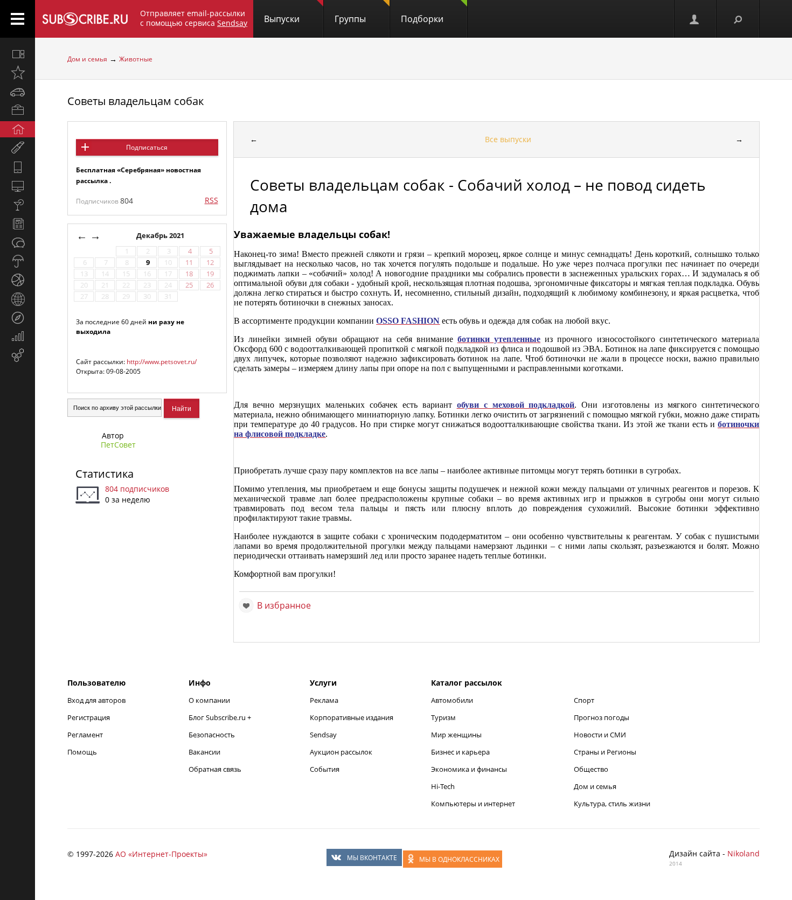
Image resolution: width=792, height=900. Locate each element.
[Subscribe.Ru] (85, 19)
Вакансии (204, 752)
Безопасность (212, 734)
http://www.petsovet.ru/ (162, 361)
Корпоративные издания (351, 717)
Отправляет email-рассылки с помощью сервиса (193, 18)
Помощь (82, 752)
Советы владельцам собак (135, 101)
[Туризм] (17, 318)
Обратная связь (215, 769)
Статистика (104, 473)
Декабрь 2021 (161, 235)
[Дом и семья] (17, 129)
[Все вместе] (17, 54)
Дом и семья (87, 59)
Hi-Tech (443, 786)
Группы (350, 19)
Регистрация (88, 717)
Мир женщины (456, 734)
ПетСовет (118, 444)
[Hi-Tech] (17, 167)
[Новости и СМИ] (17, 223)
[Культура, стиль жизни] (17, 205)
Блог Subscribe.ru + (221, 717)
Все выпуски (508, 139)
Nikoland (743, 853)
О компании (209, 700)
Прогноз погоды (601, 717)
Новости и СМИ (600, 734)
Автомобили (452, 700)
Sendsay (323, 734)
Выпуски (282, 19)
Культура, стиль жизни (612, 803)
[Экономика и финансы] (17, 337)
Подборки (422, 19)
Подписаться (147, 147)
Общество (591, 769)
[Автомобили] (17, 91)
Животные (135, 59)
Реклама (324, 700)
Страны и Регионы (605, 752)
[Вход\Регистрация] (695, 19)
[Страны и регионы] (17, 299)
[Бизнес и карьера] (17, 110)
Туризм (443, 717)
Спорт (584, 700)
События (324, 769)
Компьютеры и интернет (473, 803)
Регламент (85, 734)
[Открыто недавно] (17, 73)
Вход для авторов (96, 700)
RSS (211, 200)
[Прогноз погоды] (17, 261)
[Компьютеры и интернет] (17, 186)
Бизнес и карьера (460, 752)
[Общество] (17, 242)
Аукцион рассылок (341, 752)
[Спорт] (17, 280)
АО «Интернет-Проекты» (161, 854)
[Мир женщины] (17, 148)
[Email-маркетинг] (17, 355)
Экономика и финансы (469, 769)
